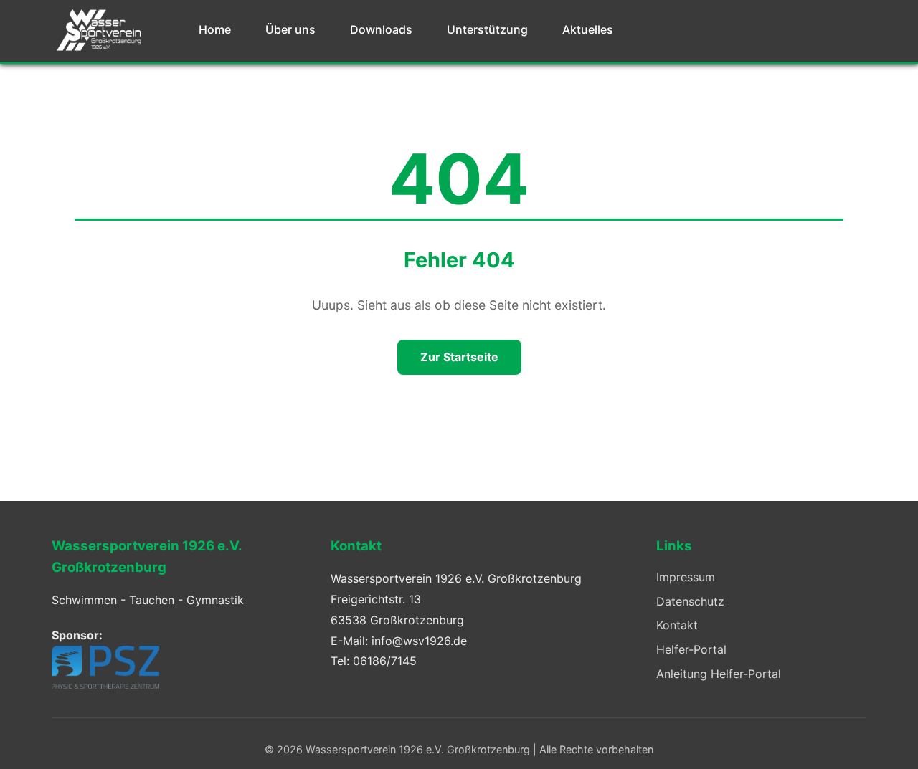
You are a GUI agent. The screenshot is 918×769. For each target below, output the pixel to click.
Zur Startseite (459, 357)
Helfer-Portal (691, 649)
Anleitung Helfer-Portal (718, 674)
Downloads (381, 29)
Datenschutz (690, 601)
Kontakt (677, 625)
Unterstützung (487, 29)
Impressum (685, 577)
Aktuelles (587, 29)
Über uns (290, 29)
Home (215, 29)
